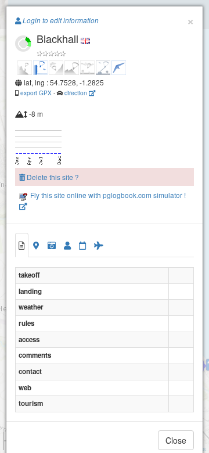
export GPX (36, 92)
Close (175, 440)
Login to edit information (60, 20)
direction (76, 92)
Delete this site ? (52, 177)
